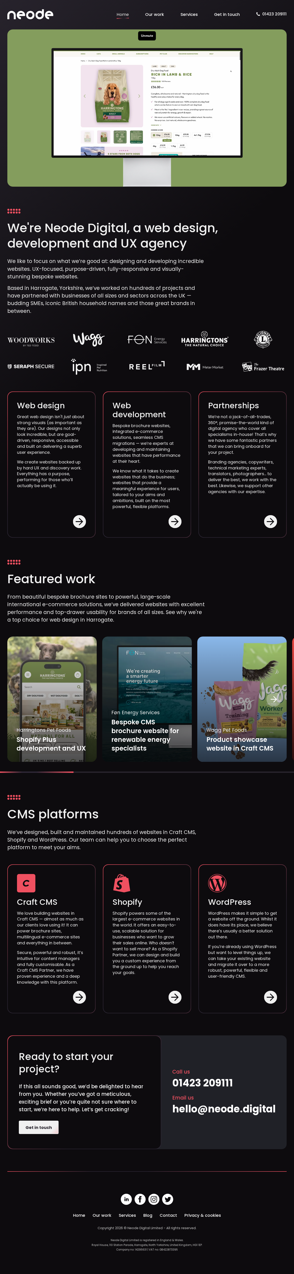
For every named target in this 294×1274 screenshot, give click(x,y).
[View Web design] (79, 521)
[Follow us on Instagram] (153, 1199)
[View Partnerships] (270, 521)
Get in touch (227, 14)
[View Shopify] (175, 997)
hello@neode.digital (224, 1109)
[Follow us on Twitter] (167, 1199)
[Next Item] (273, 699)
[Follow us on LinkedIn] (126, 1199)
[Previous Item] (20, 699)
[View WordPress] (270, 997)
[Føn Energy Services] (147, 699)
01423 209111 (274, 14)
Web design (41, 405)
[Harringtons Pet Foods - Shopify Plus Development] (52, 699)
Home (123, 14)
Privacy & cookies (202, 1215)
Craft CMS (37, 902)
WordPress (229, 902)
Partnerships (233, 405)
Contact (168, 1215)
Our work (154, 14)
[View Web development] (175, 521)
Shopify (127, 902)
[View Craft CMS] (79, 997)
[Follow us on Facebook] (140, 1199)
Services (189, 14)
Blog (147, 1215)
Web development (139, 410)
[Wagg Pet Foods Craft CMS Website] (242, 699)
